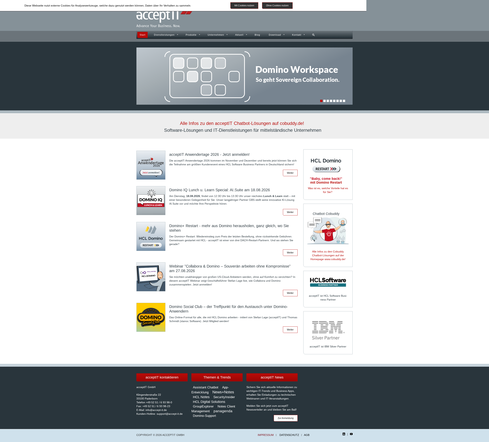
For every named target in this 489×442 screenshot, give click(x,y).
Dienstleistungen (164, 35)
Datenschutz (289, 435)
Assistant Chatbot (205, 387)
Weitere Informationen (310, 5)
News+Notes (223, 392)
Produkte (191, 35)
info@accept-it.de (156, 409)
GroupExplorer (203, 406)
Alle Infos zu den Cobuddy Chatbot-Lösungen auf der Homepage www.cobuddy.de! (328, 255)
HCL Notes (201, 397)
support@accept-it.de (170, 413)
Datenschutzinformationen (208, 5)
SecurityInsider (224, 397)
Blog (257, 35)
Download (275, 35)
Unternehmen (216, 35)
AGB (306, 435)
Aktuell (239, 35)
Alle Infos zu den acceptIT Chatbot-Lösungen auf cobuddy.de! (242, 123)
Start (142, 35)
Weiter (290, 173)
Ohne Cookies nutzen (277, 5)
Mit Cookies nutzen (244, 5)
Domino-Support (204, 416)
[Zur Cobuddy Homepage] (328, 230)
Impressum (266, 435)
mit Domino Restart (326, 180)
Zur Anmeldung (286, 418)
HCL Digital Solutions (209, 402)
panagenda (223, 411)
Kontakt (296, 35)
